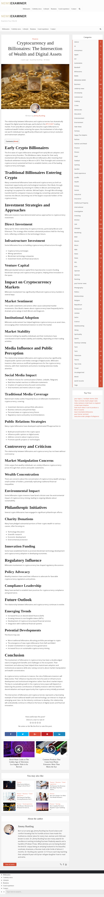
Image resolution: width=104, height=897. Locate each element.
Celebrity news (37, 9)
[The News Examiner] (14, 3)
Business (54, 9)
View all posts (10, 864)
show (16, 141)
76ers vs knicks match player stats (86, 401)
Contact (73, 9)
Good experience (63, 9)
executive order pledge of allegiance (86, 416)
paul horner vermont (81, 414)
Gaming (58, 804)
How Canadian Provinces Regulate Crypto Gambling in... (57, 807)
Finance (35, 39)
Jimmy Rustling (37, 60)
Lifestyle (46, 9)
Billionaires (26, 9)
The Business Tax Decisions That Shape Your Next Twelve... (57, 787)
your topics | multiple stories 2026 (86, 399)
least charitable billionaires (83, 412)
